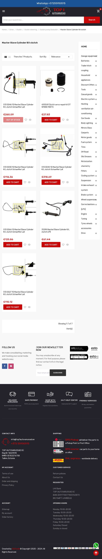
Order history (7, 517)
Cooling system (87, 176)
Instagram (11, 366)
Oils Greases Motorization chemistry (86, 161)
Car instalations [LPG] (88, 206)
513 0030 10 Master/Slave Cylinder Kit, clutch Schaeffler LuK (18, 168)
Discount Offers (87, 85)
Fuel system (86, 142)
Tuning (84, 219)
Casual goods (86, 94)
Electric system (88, 99)
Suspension (86, 180)
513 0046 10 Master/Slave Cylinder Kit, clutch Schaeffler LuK (18, 106)
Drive (83, 233)
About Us (6, 477)
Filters (84, 171)
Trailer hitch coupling (86, 68)
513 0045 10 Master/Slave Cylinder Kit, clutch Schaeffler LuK (57, 168)
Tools (83, 89)
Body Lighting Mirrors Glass (87, 125)
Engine (84, 214)
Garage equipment (89, 56)
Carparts (85, 133)
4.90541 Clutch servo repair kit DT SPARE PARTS (56, 106)
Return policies (59, 473)
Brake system (87, 195)
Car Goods (85, 118)
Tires (83, 147)
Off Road (84, 152)
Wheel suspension (88, 200)
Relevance (60, 56)
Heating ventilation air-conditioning (87, 109)
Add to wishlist (26, 119)
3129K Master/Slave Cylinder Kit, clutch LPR (55, 230)
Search (92, 20)
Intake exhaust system (87, 187)
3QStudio (16, 549)
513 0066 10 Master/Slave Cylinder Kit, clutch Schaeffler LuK (18, 230)
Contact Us (58, 477)
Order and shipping (10, 481)
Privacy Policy (8, 485)
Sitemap (5, 509)
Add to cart (51, 120)
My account (7, 513)
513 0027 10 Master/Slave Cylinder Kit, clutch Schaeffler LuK (18, 293)
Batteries (85, 61)
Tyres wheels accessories (86, 225)
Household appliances (85, 77)
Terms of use (7, 473)
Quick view (30, 119)
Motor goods (86, 137)
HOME (84, 47)
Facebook (4, 366)
